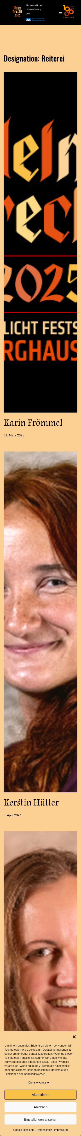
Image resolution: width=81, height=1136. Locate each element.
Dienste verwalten (39, 1082)
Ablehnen (40, 1107)
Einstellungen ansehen (40, 1119)
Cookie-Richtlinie (23, 1129)
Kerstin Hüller (31, 802)
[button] (74, 1037)
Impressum (61, 1129)
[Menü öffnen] (60, 12)
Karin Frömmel (33, 422)
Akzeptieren (40, 1095)
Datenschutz (44, 1129)
